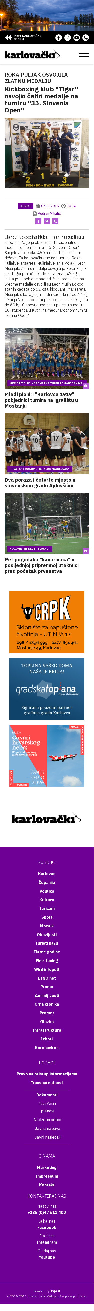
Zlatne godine (47, 951)
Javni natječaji (47, 1137)
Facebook (47, 1227)
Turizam (47, 908)
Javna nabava (47, 1128)
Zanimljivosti (46, 995)
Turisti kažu (47, 943)
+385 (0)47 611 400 (47, 1212)
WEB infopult (47, 969)
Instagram (47, 1242)
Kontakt (47, 1184)
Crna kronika (47, 1004)
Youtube (47, 1257)
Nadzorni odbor (48, 1119)
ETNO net (47, 978)
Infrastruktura (47, 1030)
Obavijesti (47, 934)
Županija (47, 882)
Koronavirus (47, 1047)
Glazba (47, 1021)
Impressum (47, 1176)
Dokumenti (47, 1094)
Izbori (47, 1038)
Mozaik (47, 925)
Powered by (47, 1291)
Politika (47, 891)
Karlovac (47, 873)
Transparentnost (47, 1082)
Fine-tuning (47, 960)
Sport (25, 206)
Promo (46, 986)
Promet (47, 1012)
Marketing (47, 1167)
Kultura (47, 899)
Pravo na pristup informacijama (47, 1073)
